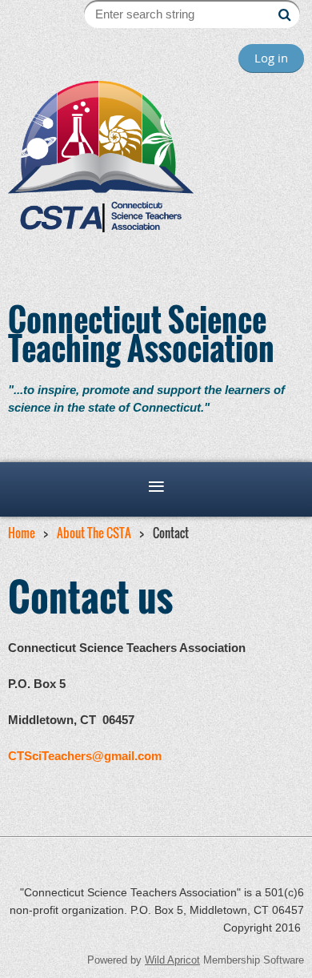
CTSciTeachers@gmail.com (85, 756)
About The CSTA (94, 532)
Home (21, 532)
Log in (271, 58)
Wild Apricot (172, 960)
